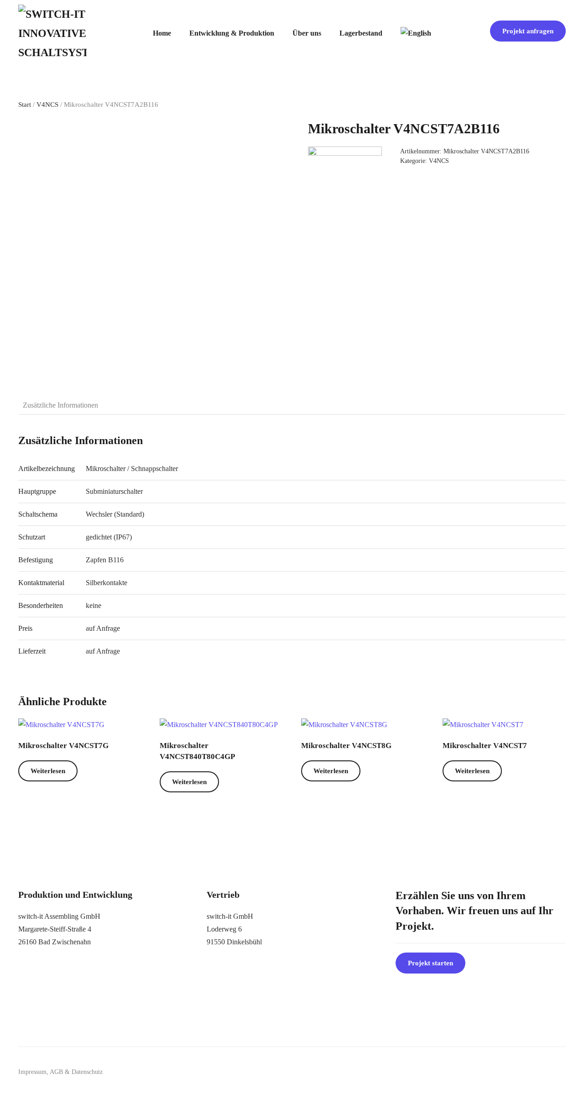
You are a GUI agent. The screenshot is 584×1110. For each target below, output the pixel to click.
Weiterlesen (48, 771)
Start (24, 104)
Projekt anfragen (527, 31)
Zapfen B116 (105, 560)
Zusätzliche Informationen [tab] (60, 405)
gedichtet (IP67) (109, 537)
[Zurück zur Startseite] (52, 33)
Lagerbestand (360, 33)
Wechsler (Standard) (115, 514)
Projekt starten (430, 963)
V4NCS (47, 104)
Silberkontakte (106, 582)
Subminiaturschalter (114, 491)
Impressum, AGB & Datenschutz (60, 1071)
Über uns (306, 33)
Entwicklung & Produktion (231, 33)
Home (162, 33)
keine (93, 605)
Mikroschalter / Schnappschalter (132, 468)
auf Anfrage (103, 628)
